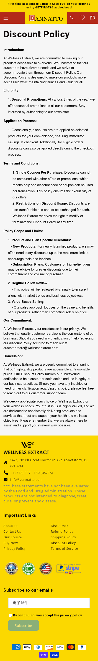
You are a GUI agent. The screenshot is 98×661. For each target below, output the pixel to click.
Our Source (12, 537)
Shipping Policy (63, 537)
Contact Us (12, 531)
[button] (6, 18)
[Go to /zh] (46, 18)
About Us (10, 526)
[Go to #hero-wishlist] (82, 18)
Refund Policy (62, 531)
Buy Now (10, 543)
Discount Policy (63, 543)
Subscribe (23, 625)
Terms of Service (64, 548)
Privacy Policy (14, 548)
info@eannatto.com (26, 479)
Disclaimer (59, 526)
